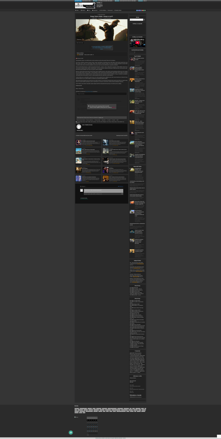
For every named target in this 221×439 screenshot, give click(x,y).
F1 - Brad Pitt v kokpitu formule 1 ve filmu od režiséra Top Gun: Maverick (118, 150)
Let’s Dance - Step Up (138, 288)
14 (95, 426)
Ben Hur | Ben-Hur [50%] (138, 316)
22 (97, 428)
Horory (142, 408)
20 (93, 428)
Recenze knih (77, 411)
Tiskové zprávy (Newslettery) (121, 411)
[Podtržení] (88, 194)
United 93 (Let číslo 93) (138, 290)
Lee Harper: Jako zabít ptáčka (138, 343)
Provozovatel (110, 10)
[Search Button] (145, 10)
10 (87, 426)
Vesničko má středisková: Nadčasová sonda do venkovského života (140, 156)
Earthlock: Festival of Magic (138, 346)
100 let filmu (77, 408)
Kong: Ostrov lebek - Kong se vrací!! (101, 16)
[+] (101, 193)
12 (91, 426)
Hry (89, 10)
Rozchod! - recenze (137, 294)
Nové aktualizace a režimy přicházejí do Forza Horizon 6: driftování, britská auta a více (139, 213)
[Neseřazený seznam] (93, 194)
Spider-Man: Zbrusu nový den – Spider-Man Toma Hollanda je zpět (140, 112)
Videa (135, 411)
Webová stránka (80, 130)
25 (89, 431)
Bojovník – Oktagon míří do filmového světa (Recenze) (140, 102)
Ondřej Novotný (88, 125)
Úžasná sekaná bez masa (138, 336)
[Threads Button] (139, 10)
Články (84, 412)
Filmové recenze (88, 164)
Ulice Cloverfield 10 (84, 168)
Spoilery (114, 411)
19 (91, 428)
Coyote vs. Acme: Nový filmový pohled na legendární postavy (139, 231)
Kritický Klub (91, 409)
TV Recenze (131, 411)
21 (95, 428)
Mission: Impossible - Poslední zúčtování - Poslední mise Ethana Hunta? (91, 159)
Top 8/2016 (135, 344)
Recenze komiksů (82, 411)
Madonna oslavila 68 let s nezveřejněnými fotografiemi (140, 80)
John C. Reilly (87, 121)
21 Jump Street (111, 168)
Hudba (76, 409)
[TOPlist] (76, 417)
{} (99, 193)
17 (87, 428)
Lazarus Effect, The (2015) (138, 342)
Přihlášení (121, 186)
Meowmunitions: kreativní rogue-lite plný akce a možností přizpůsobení (135, 354)
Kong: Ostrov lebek (89, 91)
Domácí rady (90, 408)
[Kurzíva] (86, 194)
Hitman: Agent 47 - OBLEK (135, 372)
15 (97, 426)
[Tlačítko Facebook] (138, 10)
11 (89, 426)
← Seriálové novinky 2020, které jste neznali (83, 135)
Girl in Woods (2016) (137, 330)
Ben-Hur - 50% (136, 313)
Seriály (83, 10)
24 (87, 431)
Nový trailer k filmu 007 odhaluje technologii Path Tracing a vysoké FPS (140, 203)
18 (89, 428)
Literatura (95, 10)
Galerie (133, 408)
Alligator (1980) (136, 304)
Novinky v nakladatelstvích (116, 409)
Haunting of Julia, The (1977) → (122, 135)
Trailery (128, 411)
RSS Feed (131, 382)
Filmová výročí (104, 408)
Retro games (96, 411)
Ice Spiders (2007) (137, 310)
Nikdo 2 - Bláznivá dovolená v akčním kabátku (88, 149)
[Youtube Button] (142, 10)
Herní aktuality (138, 408)
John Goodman (93, 121)
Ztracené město (137, 291)
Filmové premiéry (120, 408)
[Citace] (95, 194)
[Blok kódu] (96, 194)
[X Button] (137, 10)
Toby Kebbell (119, 121)
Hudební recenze (80, 409)
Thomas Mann (114, 121)
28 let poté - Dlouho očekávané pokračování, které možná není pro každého (136, 275)
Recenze (140, 409)
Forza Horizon (136, 347)
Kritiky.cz (99, 3)
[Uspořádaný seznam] (91, 194)
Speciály (111, 411)
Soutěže (107, 411)
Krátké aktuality (96, 409)
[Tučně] (85, 194)
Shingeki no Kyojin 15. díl (134, 367)
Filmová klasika (98, 408)
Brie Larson (83, 121)
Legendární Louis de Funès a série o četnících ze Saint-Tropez (140, 90)
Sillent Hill (136, 287)
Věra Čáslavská (136, 341)
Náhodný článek (118, 10)
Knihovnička (86, 409)
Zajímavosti (87, 181)
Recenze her (144, 409)
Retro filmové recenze (102, 14)
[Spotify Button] (143, 10)
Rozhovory (100, 411)
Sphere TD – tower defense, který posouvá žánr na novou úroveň (139, 122)
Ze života (80, 412)
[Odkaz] (98, 194)
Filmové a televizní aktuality (89, 145)
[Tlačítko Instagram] (141, 10)
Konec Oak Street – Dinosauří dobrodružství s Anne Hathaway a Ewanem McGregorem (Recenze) (140, 144)
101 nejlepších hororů (83, 408)
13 (93, 426)
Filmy (77, 10)
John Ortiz (99, 121)
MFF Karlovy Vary (108, 409)
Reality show (136, 409)
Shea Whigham (103, 121)
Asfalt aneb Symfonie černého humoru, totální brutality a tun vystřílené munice (137, 339)
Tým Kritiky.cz (103, 10)
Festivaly (94, 408)
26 (91, 431)
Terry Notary (109, 121)
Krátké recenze (102, 409)
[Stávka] (90, 194)
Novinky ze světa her (124, 409)
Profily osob (131, 409)
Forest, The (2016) (137, 324)
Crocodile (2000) (137, 300)
